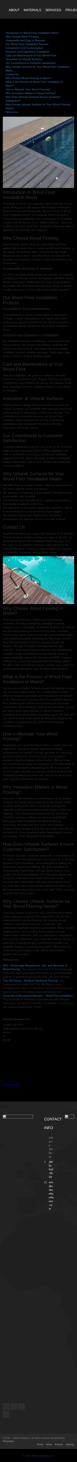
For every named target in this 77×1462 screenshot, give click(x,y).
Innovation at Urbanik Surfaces (24, 59)
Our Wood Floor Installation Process (27, 44)
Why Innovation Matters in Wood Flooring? (31, 93)
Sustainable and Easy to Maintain (25, 40)
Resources (12, 111)
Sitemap (70, 1444)
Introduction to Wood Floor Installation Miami (32, 32)
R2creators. (9, 1441)
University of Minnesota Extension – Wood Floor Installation (38, 995)
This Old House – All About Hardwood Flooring (30, 980)
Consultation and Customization (24, 47)
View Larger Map (11, 1084)
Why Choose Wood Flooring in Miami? (28, 78)
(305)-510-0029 (51, 1169)
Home (40, 1444)
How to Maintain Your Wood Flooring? (28, 89)
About (49, 1444)
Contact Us (12, 74)
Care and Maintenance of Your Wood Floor (31, 55)
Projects (59, 1444)
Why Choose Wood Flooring (22, 36)
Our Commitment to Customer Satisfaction (31, 62)
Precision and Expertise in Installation (28, 51)
